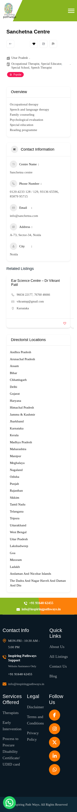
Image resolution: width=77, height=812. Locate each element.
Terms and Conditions (35, 720)
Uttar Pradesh (19, 57)
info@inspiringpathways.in (26, 684)
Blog (53, 676)
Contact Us (58, 666)
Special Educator (51, 63)
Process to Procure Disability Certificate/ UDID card (11, 751)
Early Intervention (12, 725)
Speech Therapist (41, 67)
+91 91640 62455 (20, 674)
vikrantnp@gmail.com (30, 301)
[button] (71, 11)
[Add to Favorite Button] (64, 323)
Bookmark (34, 44)
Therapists (11, 713)
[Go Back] (10, 44)
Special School (20, 67)
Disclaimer (35, 707)
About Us (56, 647)
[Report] (53, 44)
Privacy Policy (33, 736)
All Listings (58, 656)
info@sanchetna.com (24, 215)
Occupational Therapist (25, 63)
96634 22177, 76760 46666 (33, 294)
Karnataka (23, 308)
